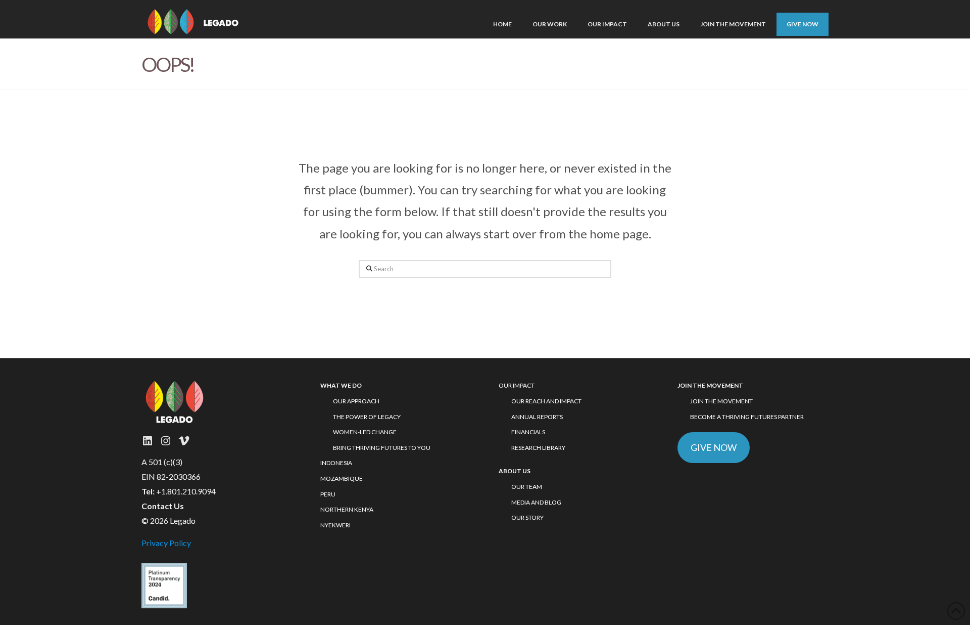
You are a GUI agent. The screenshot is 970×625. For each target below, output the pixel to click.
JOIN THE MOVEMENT (721, 401)
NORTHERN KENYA (346, 509)
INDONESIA (336, 463)
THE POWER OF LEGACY (367, 417)
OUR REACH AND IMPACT (546, 401)
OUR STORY (527, 517)
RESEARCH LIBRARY (538, 447)
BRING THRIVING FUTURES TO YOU (381, 447)
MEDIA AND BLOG (536, 502)
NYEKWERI (335, 525)
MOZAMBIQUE (341, 478)
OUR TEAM (526, 486)
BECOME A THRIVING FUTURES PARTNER (747, 417)
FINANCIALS (528, 432)
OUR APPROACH (356, 401)
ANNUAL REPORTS (537, 417)
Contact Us (162, 506)
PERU (327, 494)
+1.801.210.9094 (186, 491)
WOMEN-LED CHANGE (365, 432)
